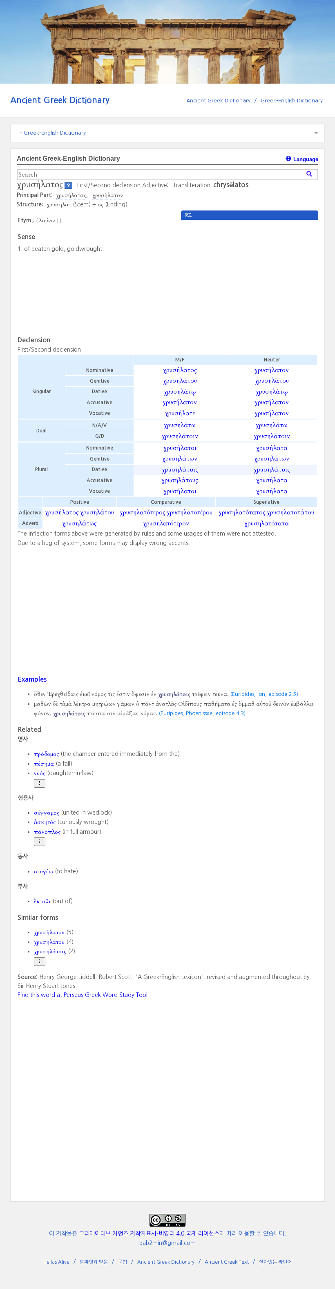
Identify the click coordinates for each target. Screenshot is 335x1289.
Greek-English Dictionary (292, 100)
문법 (122, 1262)
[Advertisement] (249, 277)
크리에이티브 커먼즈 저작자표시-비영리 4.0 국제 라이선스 (149, 1233)
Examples (32, 679)
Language (305, 159)
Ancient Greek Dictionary (59, 100)
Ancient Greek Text (227, 1262)
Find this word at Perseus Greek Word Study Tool (82, 995)
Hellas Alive (56, 1262)
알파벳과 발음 (94, 1262)
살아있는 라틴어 (275, 1262)
